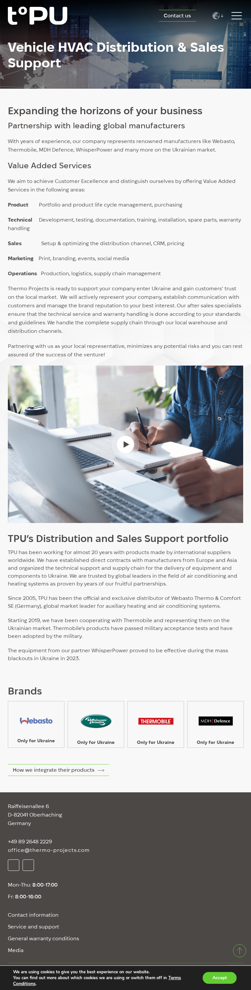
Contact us (177, 15)
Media (16, 950)
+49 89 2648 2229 (30, 841)
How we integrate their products (53, 770)
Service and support (33, 926)
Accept (219, 978)
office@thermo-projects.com (49, 850)
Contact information (33, 915)
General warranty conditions (43, 938)
